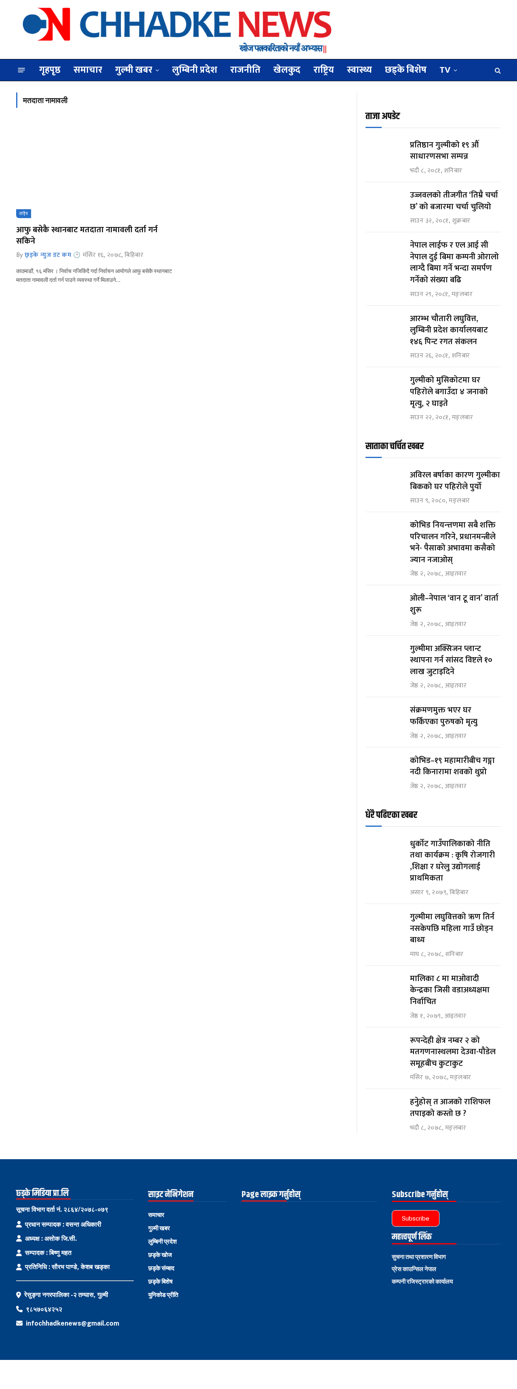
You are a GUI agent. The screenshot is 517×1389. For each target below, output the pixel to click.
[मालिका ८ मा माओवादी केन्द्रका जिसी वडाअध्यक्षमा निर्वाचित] (384, 986)
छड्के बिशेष (406, 70)
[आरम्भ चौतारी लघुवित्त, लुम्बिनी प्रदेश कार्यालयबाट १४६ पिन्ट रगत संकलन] (384, 326)
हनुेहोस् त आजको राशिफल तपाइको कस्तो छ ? (450, 1107)
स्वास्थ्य (359, 70)
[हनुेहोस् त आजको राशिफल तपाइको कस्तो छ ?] (384, 1109)
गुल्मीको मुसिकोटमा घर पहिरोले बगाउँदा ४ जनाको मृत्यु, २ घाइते (449, 391)
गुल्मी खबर (133, 70)
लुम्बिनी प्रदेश (194, 70)
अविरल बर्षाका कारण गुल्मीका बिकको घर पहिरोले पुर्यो (455, 480)
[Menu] (21, 70)
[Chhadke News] (177, 29)
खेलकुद (287, 70)
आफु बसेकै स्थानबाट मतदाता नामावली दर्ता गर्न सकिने (87, 235)
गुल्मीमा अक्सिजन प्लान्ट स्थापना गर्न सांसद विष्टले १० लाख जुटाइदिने (451, 660)
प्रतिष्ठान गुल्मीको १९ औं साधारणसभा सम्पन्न (445, 150)
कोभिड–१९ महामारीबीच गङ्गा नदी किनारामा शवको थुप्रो (452, 766)
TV (444, 70)
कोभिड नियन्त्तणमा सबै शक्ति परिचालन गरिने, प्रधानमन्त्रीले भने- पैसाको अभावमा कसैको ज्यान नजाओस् (453, 542)
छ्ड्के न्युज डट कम (48, 255)
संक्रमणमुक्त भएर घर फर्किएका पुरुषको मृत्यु (443, 715)
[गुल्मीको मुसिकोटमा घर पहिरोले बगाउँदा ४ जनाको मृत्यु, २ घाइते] (384, 387)
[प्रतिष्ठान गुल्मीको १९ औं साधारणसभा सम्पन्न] (384, 152)
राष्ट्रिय (323, 70)
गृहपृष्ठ (50, 70)
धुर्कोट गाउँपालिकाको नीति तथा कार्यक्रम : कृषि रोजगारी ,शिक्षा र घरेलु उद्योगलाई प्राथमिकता (452, 861)
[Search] (497, 70)
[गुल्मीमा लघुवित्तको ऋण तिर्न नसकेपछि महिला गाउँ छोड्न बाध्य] (384, 924)
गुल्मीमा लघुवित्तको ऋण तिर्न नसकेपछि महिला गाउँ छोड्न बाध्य (452, 928)
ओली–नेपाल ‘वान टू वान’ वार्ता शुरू (454, 604)
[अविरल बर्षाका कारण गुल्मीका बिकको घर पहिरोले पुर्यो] (384, 482)
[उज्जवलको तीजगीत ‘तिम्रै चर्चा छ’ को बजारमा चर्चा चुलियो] (384, 202)
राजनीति (245, 70)
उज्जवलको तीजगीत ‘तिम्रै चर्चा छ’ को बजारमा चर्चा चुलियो (454, 200)
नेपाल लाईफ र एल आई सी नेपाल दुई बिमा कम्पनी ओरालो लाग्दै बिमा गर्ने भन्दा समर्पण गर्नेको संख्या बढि (454, 263)
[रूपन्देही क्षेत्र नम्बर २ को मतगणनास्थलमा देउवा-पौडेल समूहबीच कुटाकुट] (384, 1048)
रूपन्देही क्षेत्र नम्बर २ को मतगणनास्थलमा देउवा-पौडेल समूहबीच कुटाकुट (453, 1052)
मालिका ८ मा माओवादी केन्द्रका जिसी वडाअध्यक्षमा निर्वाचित (450, 990)
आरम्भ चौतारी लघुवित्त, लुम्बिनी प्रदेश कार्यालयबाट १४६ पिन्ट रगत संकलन (449, 330)
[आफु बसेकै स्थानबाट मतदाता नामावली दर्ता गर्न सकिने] (95, 171)
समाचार (88, 70)
